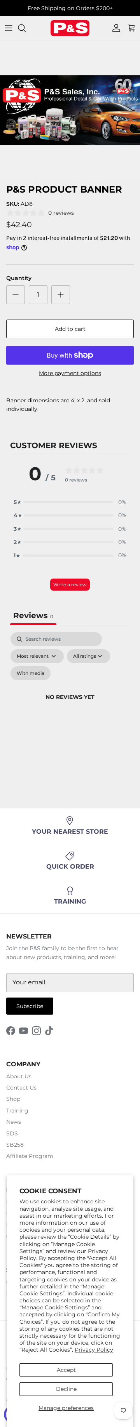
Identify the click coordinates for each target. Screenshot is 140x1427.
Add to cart (70, 328)
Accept (66, 1369)
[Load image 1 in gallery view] (70, 110)
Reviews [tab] (33, 615)
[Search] (25, 28)
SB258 (15, 1144)
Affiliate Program (29, 1155)
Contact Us (21, 1087)
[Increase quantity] (60, 294)
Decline (66, 1388)
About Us (19, 1076)
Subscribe (29, 1006)
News (13, 1121)
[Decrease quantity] (15, 294)
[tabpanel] (70, 706)
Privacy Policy (94, 1349)
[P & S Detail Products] (70, 28)
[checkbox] (30, 673)
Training (17, 1110)
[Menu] (8, 28)
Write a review (70, 584)
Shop (13, 1098)
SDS (12, 1133)
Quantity (19, 278)
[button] (70, 502)
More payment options (70, 373)
